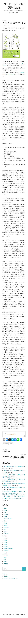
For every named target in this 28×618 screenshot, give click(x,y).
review (11, 443)
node (5, 544)
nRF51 (6, 546)
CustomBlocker (8, 519)
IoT (5, 529)
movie (5, 542)
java (5, 532)
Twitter (6, 574)
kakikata (6, 534)
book (11, 21)
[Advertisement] (14, 593)
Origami (6, 551)
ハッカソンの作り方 (11, 434)
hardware (18, 21)
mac (5, 536)
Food (5, 523)
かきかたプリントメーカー (11, 578)
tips (5, 557)
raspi (5, 553)
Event (14, 21)
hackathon (5, 443)
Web (5, 561)
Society (6, 555)
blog (5, 508)
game (5, 525)
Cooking (6, 515)
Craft (5, 517)
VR (5, 559)
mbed (5, 538)
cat (5, 512)
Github (6, 576)
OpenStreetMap (8, 549)
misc (5, 540)
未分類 (6, 563)
